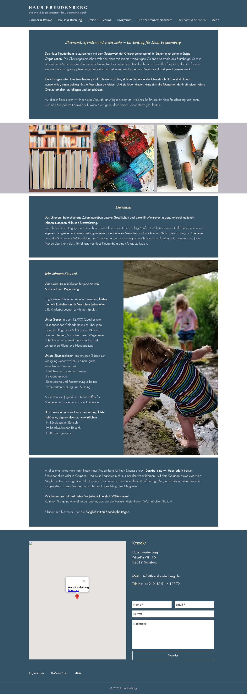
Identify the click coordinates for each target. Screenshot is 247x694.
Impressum (39, 673)
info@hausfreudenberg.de (161, 576)
